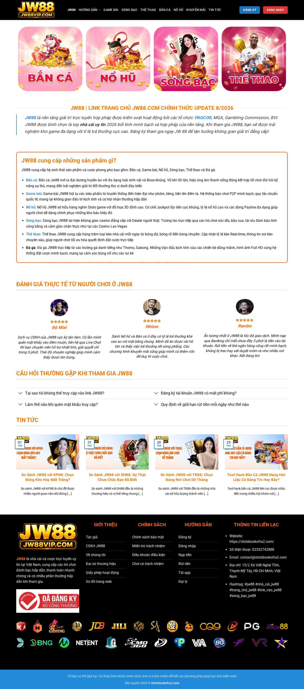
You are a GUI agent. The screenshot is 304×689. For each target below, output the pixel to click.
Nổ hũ (178, 10)
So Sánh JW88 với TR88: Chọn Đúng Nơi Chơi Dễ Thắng (186, 477)
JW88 (71, 10)
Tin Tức (215, 10)
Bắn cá (164, 10)
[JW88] (38, 10)
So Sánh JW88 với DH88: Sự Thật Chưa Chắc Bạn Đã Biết (117, 477)
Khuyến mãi (195, 10)
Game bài (110, 10)
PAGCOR (203, 117)
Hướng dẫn (88, 10)
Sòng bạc (129, 10)
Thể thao (148, 10)
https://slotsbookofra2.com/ (251, 541)
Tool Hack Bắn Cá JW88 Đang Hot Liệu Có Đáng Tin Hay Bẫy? (256, 477)
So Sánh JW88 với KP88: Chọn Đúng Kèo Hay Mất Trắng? (47, 477)
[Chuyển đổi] (20, 394)
